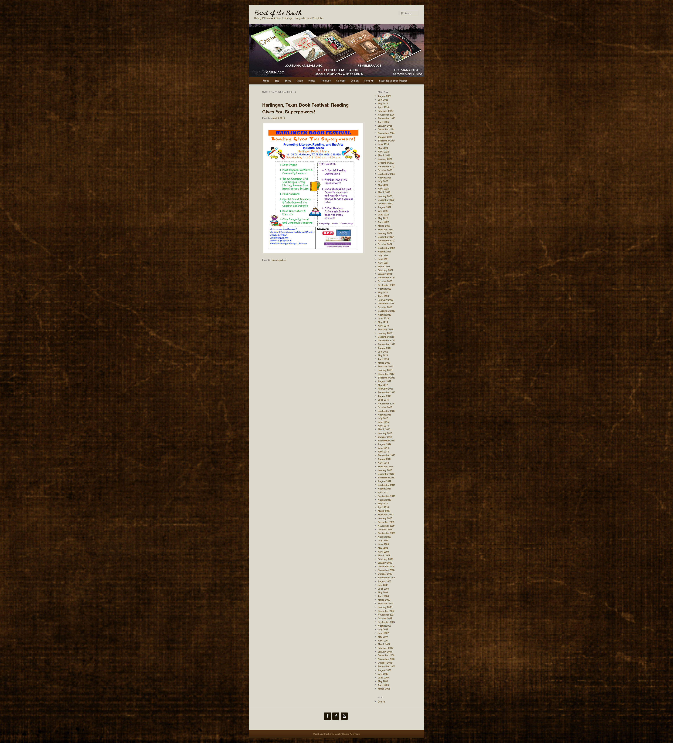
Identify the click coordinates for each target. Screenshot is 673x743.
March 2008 (384, 599)
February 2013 (385, 466)
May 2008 (383, 592)
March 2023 (384, 192)
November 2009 (386, 525)
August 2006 (384, 670)
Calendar (340, 80)
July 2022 (383, 210)
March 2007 (384, 644)
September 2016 (386, 392)
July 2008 (383, 585)
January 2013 (385, 470)
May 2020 (383, 292)
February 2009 (385, 559)
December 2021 (386, 236)
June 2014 (383, 448)
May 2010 (383, 503)
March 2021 (384, 266)
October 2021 (385, 244)
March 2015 (384, 429)
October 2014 (385, 436)
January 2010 (385, 518)
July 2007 (383, 629)
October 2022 (385, 203)
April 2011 (383, 492)
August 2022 (384, 207)
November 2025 (386, 114)
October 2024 (385, 137)
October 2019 (385, 307)
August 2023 (384, 177)
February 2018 (385, 366)
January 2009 (385, 562)
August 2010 (384, 499)
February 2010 (385, 514)
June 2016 (383, 399)
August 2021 (384, 251)
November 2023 (386, 166)
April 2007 (383, 640)
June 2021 (383, 259)
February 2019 (385, 329)
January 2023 (385, 196)
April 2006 (383, 685)
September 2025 (386, 118)
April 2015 (383, 425)
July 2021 (383, 255)
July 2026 (383, 99)
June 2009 (383, 544)
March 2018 (384, 362)
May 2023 (383, 185)
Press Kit (368, 80)
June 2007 (383, 633)
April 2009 (383, 551)
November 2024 (386, 133)
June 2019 (383, 318)
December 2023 (386, 162)
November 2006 (386, 659)
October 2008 (385, 573)
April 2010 (383, 507)
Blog (277, 80)
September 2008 (386, 577)
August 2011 (384, 488)
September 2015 (386, 411)
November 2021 (386, 240)
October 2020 (385, 281)
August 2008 (384, 581)
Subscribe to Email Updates (393, 80)
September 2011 (386, 485)
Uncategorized (279, 260)
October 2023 (385, 170)
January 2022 (385, 233)
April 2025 (383, 122)
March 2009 (384, 555)
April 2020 (383, 296)
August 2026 (384, 96)
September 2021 (386, 247)
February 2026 (385, 111)
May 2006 (383, 681)
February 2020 (385, 299)
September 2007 (386, 622)
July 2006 (383, 674)
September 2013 (386, 455)
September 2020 (386, 285)
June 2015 (383, 422)
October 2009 (385, 529)
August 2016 (384, 396)
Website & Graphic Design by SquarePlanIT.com (336, 733)
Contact (355, 80)
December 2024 (386, 129)
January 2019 (385, 333)
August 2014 (384, 444)
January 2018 (385, 370)
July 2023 (383, 181)
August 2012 (384, 481)
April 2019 (383, 325)
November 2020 (386, 277)
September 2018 (386, 344)
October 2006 (385, 662)
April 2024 (383, 151)
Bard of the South (278, 12)
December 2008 (386, 566)
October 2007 (385, 618)
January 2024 (385, 159)
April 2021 (383, 262)
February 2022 (385, 229)
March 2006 (384, 688)
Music (300, 80)
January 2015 (385, 433)
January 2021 (385, 273)
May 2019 (383, 322)
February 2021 (385, 270)
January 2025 (385, 125)
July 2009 (383, 540)
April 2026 (383, 107)
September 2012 (386, 477)
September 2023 (386, 173)
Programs (326, 80)
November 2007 (386, 614)
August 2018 (384, 348)
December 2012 (386, 473)
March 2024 (384, 155)
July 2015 (383, 418)
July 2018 (383, 351)
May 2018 (383, 355)
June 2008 (383, 588)
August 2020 (384, 288)
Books (288, 80)
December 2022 (386, 199)
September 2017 (386, 377)
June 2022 (383, 214)
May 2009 (383, 547)
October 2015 (385, 407)
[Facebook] (327, 716)
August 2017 (384, 381)
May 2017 (383, 385)
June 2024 (383, 144)
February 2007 (385, 648)
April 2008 (383, 596)
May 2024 (383, 148)
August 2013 (384, 459)
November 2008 (386, 570)
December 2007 (386, 611)
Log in (381, 701)
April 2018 (383, 359)
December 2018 (386, 336)
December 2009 (386, 522)
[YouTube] (344, 716)
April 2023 (383, 188)
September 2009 (386, 533)
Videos (311, 80)
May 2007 (383, 636)
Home (266, 80)
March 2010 (384, 510)
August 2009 (384, 536)
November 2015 (386, 403)
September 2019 (386, 310)
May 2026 (383, 103)
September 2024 (386, 140)
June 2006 (383, 677)
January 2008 (385, 607)
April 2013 (383, 462)
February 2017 (385, 388)
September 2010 (386, 496)
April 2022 (383, 222)
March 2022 (384, 225)
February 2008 (385, 603)
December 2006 (386, 655)
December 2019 (386, 303)
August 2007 (384, 625)
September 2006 (386, 666)
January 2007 (385, 651)
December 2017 (386, 374)
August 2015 (384, 414)
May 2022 (383, 218)
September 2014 (386, 440)
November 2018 (386, 340)
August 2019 (384, 314)
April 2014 (383, 451)
